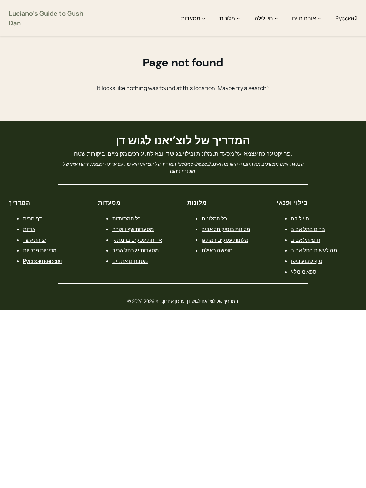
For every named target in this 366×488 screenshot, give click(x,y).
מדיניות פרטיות (39, 250)
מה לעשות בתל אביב (314, 250)
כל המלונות (214, 218)
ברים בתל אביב (308, 229)
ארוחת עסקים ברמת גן (137, 239)
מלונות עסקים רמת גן (225, 239)
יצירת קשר (34, 239)
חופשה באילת (217, 250)
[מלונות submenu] (238, 18)
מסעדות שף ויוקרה (133, 229)
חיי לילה (300, 218)
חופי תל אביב (305, 239)
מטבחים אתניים (130, 260)
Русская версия (42, 260)
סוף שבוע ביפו (306, 260)
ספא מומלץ (303, 271)
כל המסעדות (126, 218)
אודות (29, 229)
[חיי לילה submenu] (276, 18)
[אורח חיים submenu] (319, 18)
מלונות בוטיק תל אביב (226, 229)
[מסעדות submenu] (204, 18)
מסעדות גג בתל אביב (135, 250)
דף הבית (32, 218)
